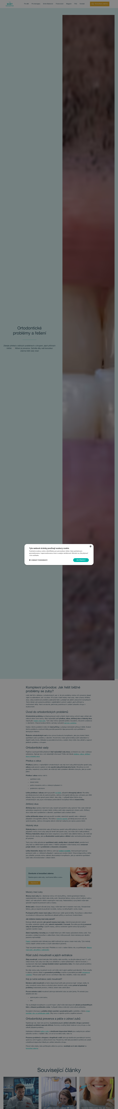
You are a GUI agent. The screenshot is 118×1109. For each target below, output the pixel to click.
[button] (38, 560)
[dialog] (59, 554)
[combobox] (90, 546)
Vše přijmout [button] (81, 560)
